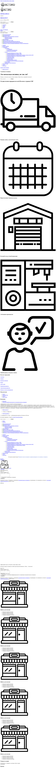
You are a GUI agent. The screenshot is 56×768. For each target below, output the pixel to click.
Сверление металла (10, 57)
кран (3, 27)
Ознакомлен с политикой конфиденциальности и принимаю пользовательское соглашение (19, 574)
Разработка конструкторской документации (15, 60)
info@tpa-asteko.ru (4, 13)
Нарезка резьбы (10, 58)
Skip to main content (10, 0)
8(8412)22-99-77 (4, 17)
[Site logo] (7, 6)
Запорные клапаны (8, 37)
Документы (7, 48)
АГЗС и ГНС (2, 384)
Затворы (2, 378)
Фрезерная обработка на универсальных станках (16, 445)
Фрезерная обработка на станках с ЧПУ (14, 54)
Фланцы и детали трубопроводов (6, 389)
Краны (1, 382)
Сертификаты (9, 49)
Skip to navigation (3, 0)
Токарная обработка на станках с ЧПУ (14, 53)
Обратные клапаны (8, 38)
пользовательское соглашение (23, 480)
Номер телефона (3, 472)
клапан (4, 26)
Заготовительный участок (12, 59)
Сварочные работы (10, 446)
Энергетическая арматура (5, 388)
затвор (4, 25)
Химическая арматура (4, 386)
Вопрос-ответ (7, 61)
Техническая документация (12, 50)
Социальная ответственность (10, 62)
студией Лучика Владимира (17, 417)
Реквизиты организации (11, 51)
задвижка (4, 24)
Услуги (6, 52)
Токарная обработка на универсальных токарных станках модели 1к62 (20, 444)
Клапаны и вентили (4, 380)
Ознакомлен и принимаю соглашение (9, 477)
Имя (1, 471)
